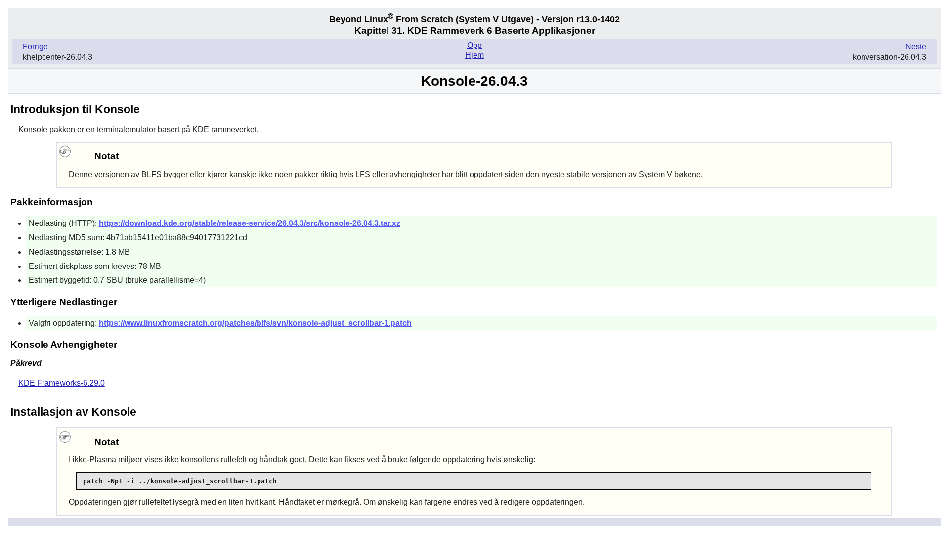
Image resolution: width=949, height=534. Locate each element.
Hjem (474, 55)
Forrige (35, 47)
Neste (916, 47)
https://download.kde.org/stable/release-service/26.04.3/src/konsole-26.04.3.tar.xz (249, 223)
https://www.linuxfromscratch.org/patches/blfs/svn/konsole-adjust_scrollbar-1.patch (255, 323)
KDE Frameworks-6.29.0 (61, 383)
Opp (474, 45)
